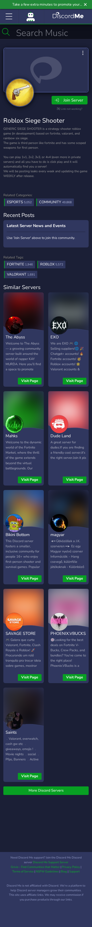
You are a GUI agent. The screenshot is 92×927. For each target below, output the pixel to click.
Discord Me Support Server (50, 862)
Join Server (73, 100)
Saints (11, 732)
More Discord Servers (46, 790)
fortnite (20, 264)
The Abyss (15, 337)
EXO (54, 337)
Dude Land (60, 436)
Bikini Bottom (18, 534)
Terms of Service (23, 872)
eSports (19, 202)
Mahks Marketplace (17, 439)
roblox (51, 264)
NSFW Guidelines (47, 872)
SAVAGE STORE (21, 633)
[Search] (6, 32)
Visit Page (29, 380)
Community (55, 202)
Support (74, 872)
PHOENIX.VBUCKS (68, 633)
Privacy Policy (71, 867)
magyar (57, 534)
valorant (21, 274)
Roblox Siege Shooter (34, 120)
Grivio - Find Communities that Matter (35, 867)
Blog (64, 872)
